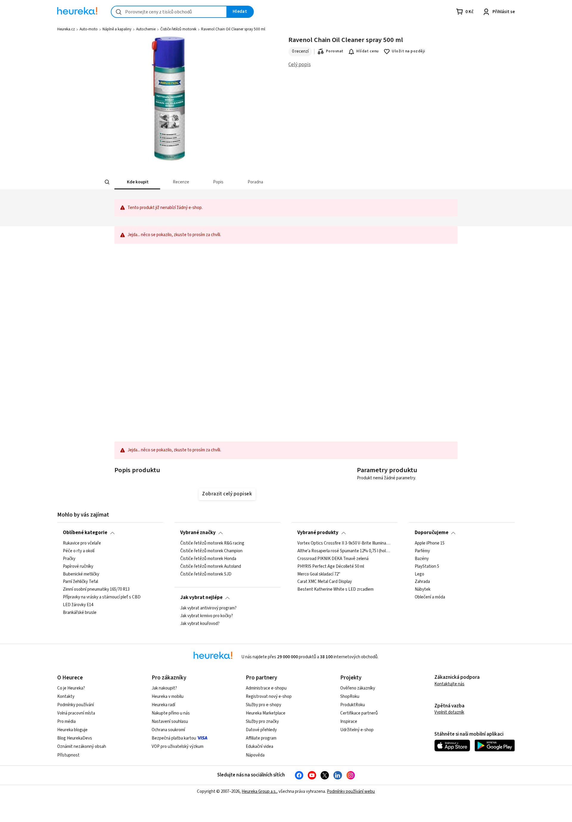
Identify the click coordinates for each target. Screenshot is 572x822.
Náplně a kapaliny (116, 29)
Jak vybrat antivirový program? (208, 608)
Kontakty (65, 696)
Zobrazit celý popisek (227, 493)
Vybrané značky (198, 532)
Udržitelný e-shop (357, 730)
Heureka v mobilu (168, 696)
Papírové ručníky (78, 566)
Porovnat (334, 51)
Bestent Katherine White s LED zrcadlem (335, 589)
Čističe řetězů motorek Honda (208, 558)
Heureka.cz (66, 29)
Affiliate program (261, 738)
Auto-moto (89, 29)
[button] (137, 182)
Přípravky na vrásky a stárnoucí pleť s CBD (102, 597)
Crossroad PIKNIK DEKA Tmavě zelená (333, 558)
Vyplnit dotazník (449, 712)
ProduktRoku (352, 705)
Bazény (422, 558)
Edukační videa (259, 746)
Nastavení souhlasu (170, 721)
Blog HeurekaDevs (74, 738)
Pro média (66, 721)
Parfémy (422, 551)
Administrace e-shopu (266, 688)
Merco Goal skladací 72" (318, 574)
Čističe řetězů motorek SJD (205, 574)
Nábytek (422, 589)
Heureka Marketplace (265, 713)
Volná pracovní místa (76, 713)
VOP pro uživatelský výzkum (177, 746)
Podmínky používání (75, 705)
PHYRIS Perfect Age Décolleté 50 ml (330, 566)
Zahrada (422, 582)
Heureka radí (163, 705)
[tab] (137, 182)
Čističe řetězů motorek (178, 29)
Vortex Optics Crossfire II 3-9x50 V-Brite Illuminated (344, 543)
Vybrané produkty (317, 532)
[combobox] (169, 12)
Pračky (69, 558)
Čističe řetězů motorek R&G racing (212, 543)
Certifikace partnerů (359, 713)
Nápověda (255, 755)
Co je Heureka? (71, 688)
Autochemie (146, 29)
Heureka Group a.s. (259, 791)
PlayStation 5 (427, 566)
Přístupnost (68, 755)
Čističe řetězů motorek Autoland (210, 566)
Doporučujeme (431, 532)
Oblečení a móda (430, 597)
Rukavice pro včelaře (82, 543)
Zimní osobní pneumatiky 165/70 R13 (96, 589)
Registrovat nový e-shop (269, 696)
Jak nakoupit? (164, 688)
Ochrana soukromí (168, 730)
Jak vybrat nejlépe (201, 597)
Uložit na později (408, 51)
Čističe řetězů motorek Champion (211, 551)
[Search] (107, 182)
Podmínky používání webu (351, 791)
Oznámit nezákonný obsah (81, 746)
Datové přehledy (261, 730)
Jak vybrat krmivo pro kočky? (206, 616)
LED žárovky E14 (78, 605)
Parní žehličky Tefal (80, 582)
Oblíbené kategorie (85, 532)
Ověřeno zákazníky (357, 688)
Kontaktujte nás (449, 684)
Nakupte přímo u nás (171, 713)
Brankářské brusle (80, 613)
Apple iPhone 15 (429, 543)
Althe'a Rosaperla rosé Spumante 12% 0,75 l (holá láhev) (344, 551)
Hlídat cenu (367, 51)
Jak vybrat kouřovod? (200, 623)
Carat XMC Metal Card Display (324, 582)
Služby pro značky (262, 721)
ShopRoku (349, 696)
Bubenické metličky (81, 574)
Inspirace (348, 721)
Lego (419, 574)
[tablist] (242, 182)
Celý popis (299, 64)
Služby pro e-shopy (263, 705)
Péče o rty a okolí (78, 551)
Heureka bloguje (72, 730)
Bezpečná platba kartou (174, 738)
